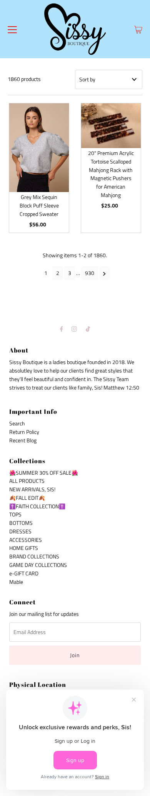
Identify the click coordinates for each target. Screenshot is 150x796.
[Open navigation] (12, 29)
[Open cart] (138, 29)
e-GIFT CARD (23, 573)
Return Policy (24, 432)
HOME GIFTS (23, 548)
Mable (16, 582)
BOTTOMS (21, 523)
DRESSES (20, 531)
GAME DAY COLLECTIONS (38, 565)
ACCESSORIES (25, 540)
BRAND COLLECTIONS (34, 556)
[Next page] (104, 273)
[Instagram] (74, 329)
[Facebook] (61, 329)
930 (89, 273)
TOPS (15, 514)
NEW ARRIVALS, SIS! (32, 489)
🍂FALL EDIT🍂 (27, 498)
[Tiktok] (88, 329)
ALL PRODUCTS (27, 481)
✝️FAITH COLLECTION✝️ (37, 506)
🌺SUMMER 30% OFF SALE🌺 (43, 473)
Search (17, 423)
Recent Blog (23, 440)
